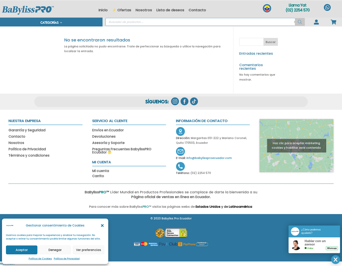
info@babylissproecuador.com (209, 158)
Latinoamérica (241, 206)
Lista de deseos (170, 10)
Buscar (271, 42)
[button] (102, 225)
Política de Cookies (40, 258)
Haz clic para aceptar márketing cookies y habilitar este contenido (296, 145)
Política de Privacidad (67, 258)
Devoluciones (104, 137)
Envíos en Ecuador (108, 131)
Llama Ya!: (297, 5)
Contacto (197, 10)
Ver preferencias (88, 250)
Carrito (98, 176)
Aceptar (22, 250)
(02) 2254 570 (298, 10)
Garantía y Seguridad (27, 131)
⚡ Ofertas (121, 10)
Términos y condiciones (29, 156)
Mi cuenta (100, 171)
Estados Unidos (208, 206)
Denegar (55, 250)
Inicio (103, 10)
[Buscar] (300, 22)
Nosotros (144, 10)
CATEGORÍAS (49, 22)
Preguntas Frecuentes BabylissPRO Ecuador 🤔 (121, 151)
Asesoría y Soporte (108, 143)
